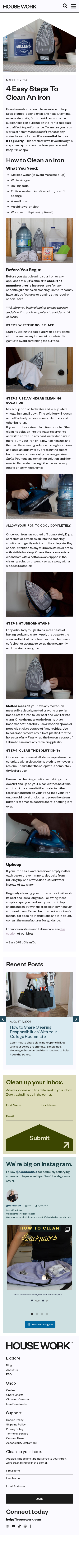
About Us (12, 1370)
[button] (32, 1314)
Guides (10, 1390)
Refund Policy (14, 1420)
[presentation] (3, 1019)
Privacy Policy (14, 1429)
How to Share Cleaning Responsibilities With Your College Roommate (33, 1031)
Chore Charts (14, 1395)
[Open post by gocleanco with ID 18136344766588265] (39, 1257)
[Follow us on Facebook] (30, 1526)
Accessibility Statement (21, 1443)
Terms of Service (17, 1433)
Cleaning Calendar (18, 1399)
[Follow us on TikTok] (19, 1526)
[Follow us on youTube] (13, 1526)
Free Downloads (16, 1404)
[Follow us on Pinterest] (25, 1526)
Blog (9, 1365)
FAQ (9, 1374)
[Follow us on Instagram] (7, 1526)
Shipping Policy (16, 1424)
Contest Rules (15, 1438)
